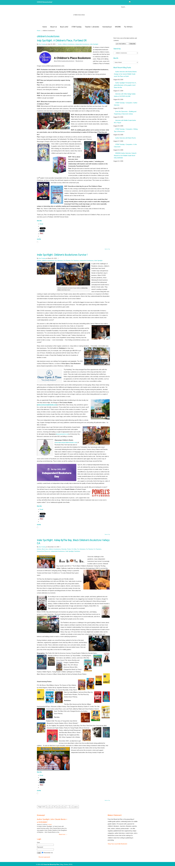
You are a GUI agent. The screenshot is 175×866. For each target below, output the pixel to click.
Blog (61, 864)
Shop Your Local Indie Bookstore (117, 844)
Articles (39, 260)
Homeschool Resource (43, 551)
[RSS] (137, 2)
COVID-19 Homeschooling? (44, 2)
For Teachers (75, 260)
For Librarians (59, 260)
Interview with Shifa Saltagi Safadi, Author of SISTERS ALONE (125, 95)
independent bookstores (82, 44)
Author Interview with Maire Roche (125, 138)
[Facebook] (133, 2)
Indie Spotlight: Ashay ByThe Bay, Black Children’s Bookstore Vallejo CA (73, 542)
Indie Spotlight (94, 44)
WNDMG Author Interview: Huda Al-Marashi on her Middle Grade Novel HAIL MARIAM (125, 155)
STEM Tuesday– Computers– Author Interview (125, 104)
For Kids (74, 549)
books (60, 44)
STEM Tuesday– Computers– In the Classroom (125, 146)
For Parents (67, 260)
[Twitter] (131, 2)
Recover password (44, 857)
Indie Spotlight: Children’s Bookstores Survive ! (62, 254)
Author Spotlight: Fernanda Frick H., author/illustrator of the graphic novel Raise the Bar (125, 85)
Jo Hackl (49, 824)
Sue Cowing (42, 44)
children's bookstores (68, 44)
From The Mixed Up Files (87, 16)
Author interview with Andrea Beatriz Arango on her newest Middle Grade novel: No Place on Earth (125, 74)
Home (38, 30)
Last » (76, 806)
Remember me (48, 852)
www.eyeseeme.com (62, 434)
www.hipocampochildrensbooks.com (66, 442)
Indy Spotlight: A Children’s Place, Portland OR (62, 40)
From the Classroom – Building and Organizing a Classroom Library (125, 113)
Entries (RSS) (68, 864)
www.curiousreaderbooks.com (47, 405)
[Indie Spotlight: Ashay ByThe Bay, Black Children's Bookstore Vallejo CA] (46, 567)
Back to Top (107, 249)
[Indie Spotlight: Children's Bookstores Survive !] (46, 274)
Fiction (69, 549)
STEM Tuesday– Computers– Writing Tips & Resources (126, 130)
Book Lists (45, 549)
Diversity (63, 549)
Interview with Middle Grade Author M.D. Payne (125, 121)
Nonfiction (77, 551)
